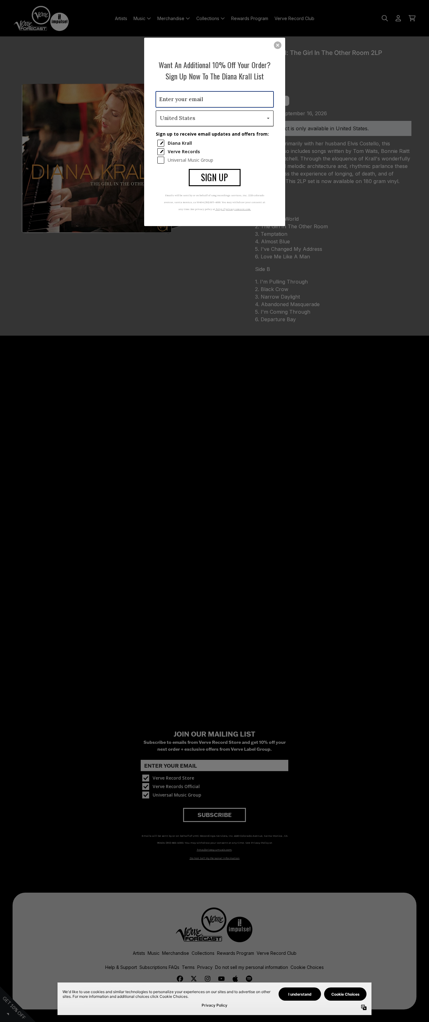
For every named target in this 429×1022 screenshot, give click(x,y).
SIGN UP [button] (214, 177)
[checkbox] (215, 143)
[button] (277, 45)
